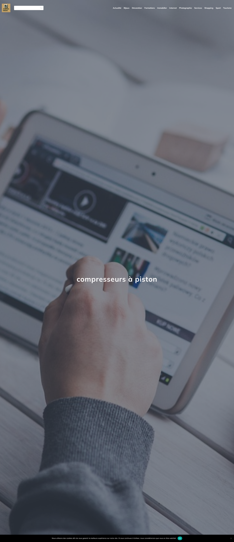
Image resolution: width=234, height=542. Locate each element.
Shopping (208, 8)
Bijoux (126, 8)
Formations (149, 8)
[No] (231, 538)
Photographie (185, 8)
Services (198, 8)
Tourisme (227, 8)
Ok (180, 538)
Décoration (137, 8)
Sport (218, 8)
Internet (173, 8)
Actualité (117, 8)
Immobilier (162, 8)
